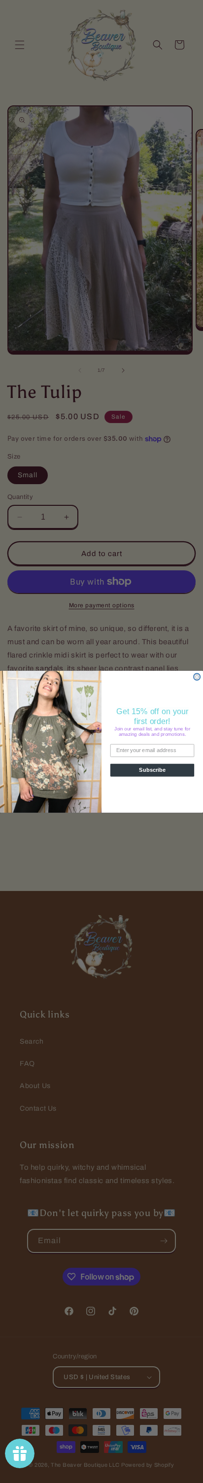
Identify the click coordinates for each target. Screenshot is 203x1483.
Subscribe (152, 770)
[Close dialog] (197, 676)
